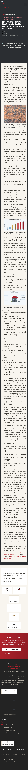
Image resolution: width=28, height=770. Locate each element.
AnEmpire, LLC (8, 755)
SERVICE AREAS (6, 707)
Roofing (5, 19)
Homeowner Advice (8, 17)
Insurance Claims (17, 17)
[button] (25, 4)
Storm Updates (11, 19)
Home (3, 14)
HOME (3, 697)
